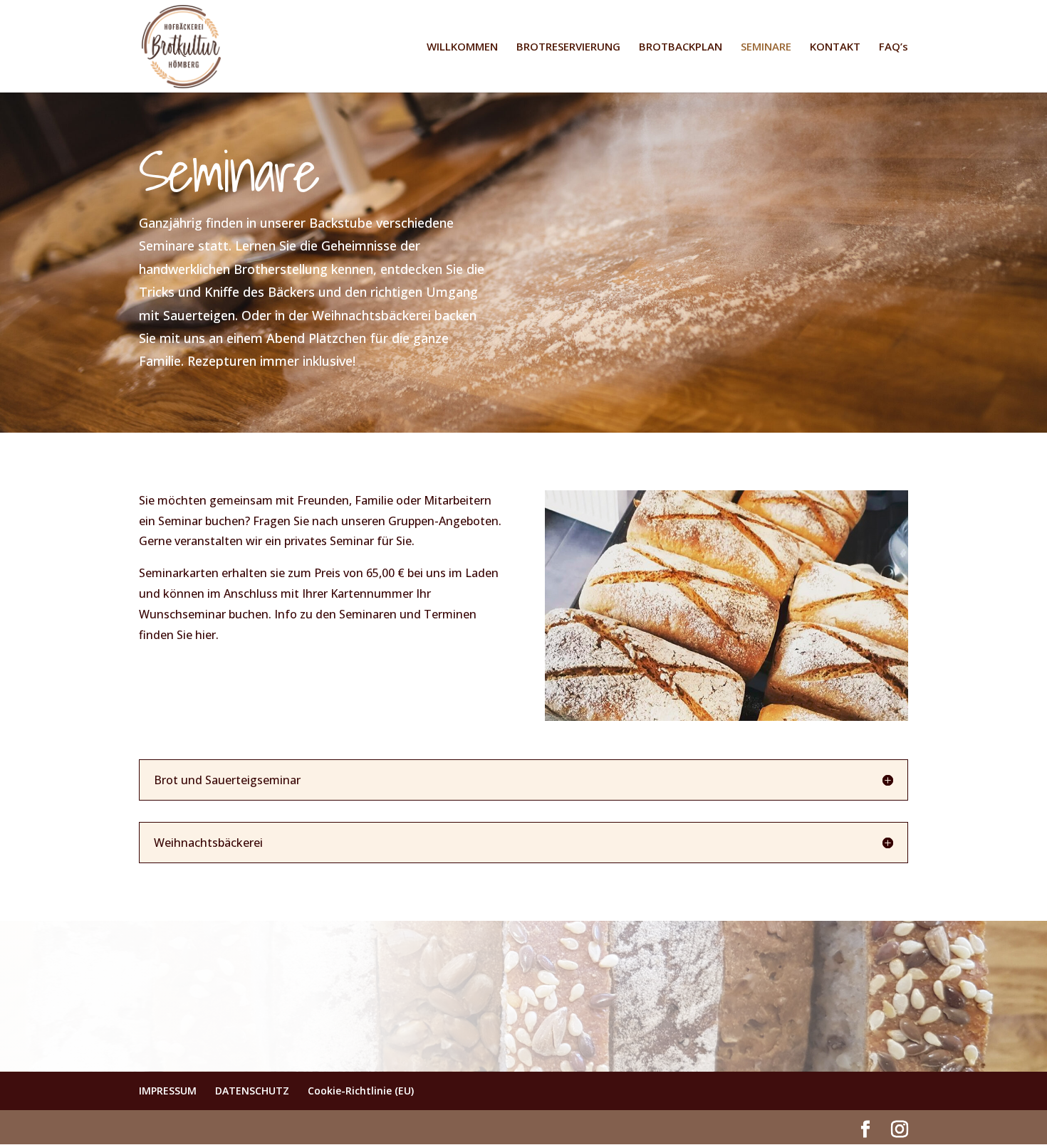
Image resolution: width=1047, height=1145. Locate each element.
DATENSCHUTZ (252, 1090)
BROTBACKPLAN (680, 47)
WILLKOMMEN (462, 47)
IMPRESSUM (168, 1090)
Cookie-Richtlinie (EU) (361, 1090)
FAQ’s (893, 47)
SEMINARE (766, 47)
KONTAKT (835, 47)
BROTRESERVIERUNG (568, 47)
